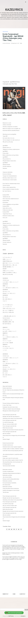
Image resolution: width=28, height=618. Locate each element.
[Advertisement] (14, 59)
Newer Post (5, 594)
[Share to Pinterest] (21, 529)
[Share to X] (9, 529)
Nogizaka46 (5, 31)
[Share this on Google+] (11, 529)
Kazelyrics (14, 9)
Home (14, 594)
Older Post (22, 594)
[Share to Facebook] (7, 529)
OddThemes (11, 616)
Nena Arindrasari (7, 43)
